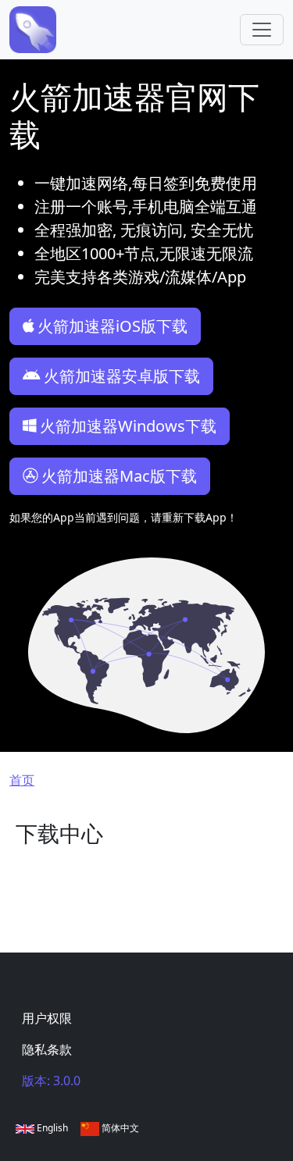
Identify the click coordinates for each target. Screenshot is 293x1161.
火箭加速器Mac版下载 (119, 475)
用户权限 (47, 1018)
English (51, 1127)
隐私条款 (47, 1049)
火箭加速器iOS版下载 (113, 326)
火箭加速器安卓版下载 (122, 375)
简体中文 (119, 1127)
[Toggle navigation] (262, 29)
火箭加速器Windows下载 (128, 425)
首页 (21, 780)
